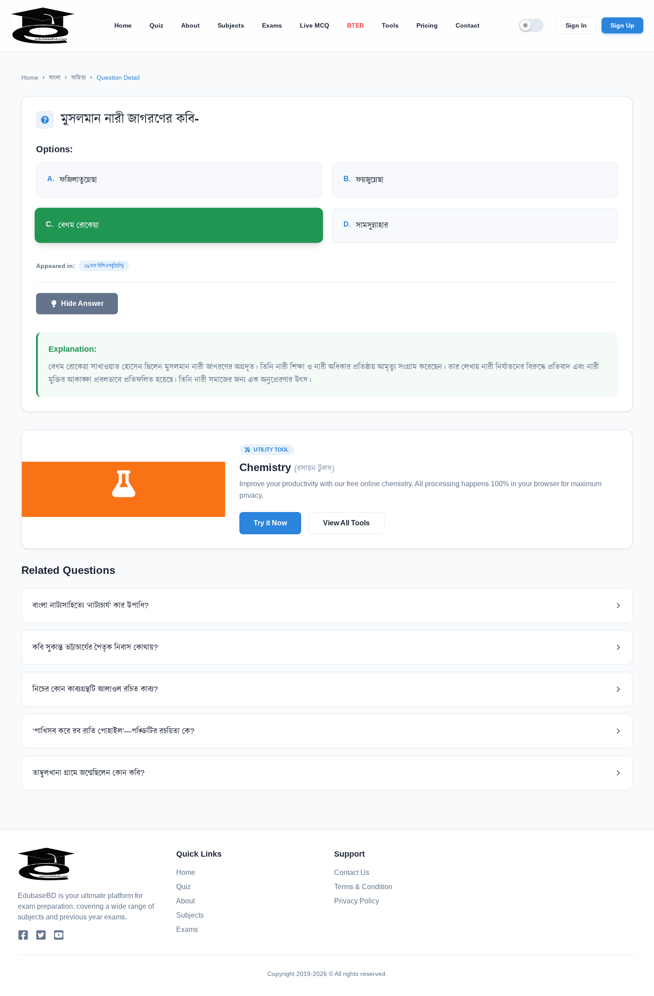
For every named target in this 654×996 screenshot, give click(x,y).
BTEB (355, 25)
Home (123, 25)
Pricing (427, 25)
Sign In (576, 25)
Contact (468, 25)
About (190, 25)
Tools (390, 25)
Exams (272, 25)
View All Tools (346, 523)
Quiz (156, 25)
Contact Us (351, 872)
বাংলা (55, 77)
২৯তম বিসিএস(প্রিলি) (104, 266)
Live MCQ (314, 25)
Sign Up (622, 25)
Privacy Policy (356, 901)
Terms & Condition (363, 886)
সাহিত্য (78, 77)
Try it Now (270, 523)
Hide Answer (82, 303)
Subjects (231, 25)
